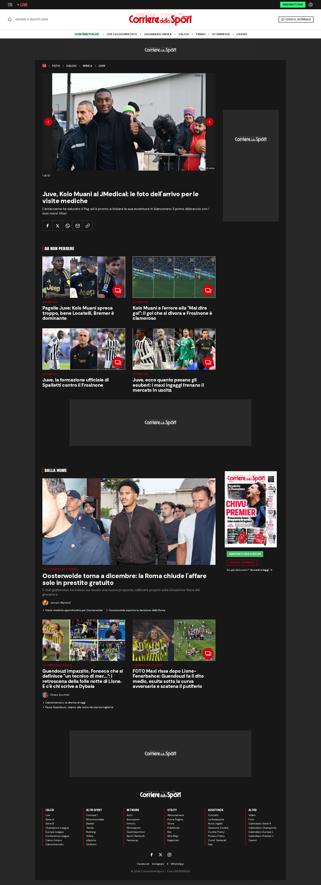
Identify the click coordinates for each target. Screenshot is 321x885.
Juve (101, 65)
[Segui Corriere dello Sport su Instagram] (169, 854)
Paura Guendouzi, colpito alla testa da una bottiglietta (79, 707)
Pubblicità (173, 827)
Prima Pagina (175, 819)
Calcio (184, 34)
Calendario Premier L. (261, 836)
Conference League (57, 836)
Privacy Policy (216, 836)
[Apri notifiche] (9, 19)
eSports (91, 840)
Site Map (172, 836)
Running (91, 832)
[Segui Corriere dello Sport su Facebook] (151, 854)
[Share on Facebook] (47, 226)
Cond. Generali (217, 840)
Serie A (87, 65)
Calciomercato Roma (59, 569)
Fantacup (132, 840)
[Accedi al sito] (311, 4)
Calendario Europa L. (261, 832)
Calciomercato (55, 844)
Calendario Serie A (158, 34)
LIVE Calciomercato (122, 34)
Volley (89, 836)
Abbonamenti (175, 815)
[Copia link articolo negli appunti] (88, 226)
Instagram (158, 863)
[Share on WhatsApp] (67, 226)
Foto (56, 65)
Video (252, 815)
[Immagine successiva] (209, 122)
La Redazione (216, 819)
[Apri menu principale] (10, 4)
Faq (210, 844)
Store (170, 823)
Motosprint (133, 827)
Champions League (57, 665)
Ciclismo (91, 844)
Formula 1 (92, 815)
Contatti (213, 815)
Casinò (241, 34)
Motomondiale (95, 819)
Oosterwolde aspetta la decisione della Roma (137, 610)
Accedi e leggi (259, 570)
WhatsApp (177, 863)
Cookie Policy (216, 832)
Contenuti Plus (87, 34)
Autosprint (133, 819)
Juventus (50, 302)
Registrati (173, 840)
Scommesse (221, 34)
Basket (90, 823)
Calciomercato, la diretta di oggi (65, 702)
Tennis (200, 34)
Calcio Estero (54, 840)
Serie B (50, 823)
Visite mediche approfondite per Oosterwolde (74, 610)
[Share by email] (77, 226)
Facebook (143, 863)
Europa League (55, 832)
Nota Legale (215, 823)
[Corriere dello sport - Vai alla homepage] (160, 19)
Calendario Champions (262, 827)
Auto (130, 815)
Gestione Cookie (218, 827)
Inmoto (131, 823)
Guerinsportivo (136, 832)
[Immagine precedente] (48, 122)
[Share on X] (57, 226)
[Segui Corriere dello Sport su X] (160, 854)
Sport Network (136, 836)
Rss (169, 832)
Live (23, 4)
